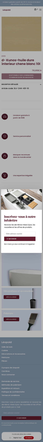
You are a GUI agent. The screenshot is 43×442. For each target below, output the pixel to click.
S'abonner (11, 239)
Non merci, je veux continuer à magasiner (19, 244)
